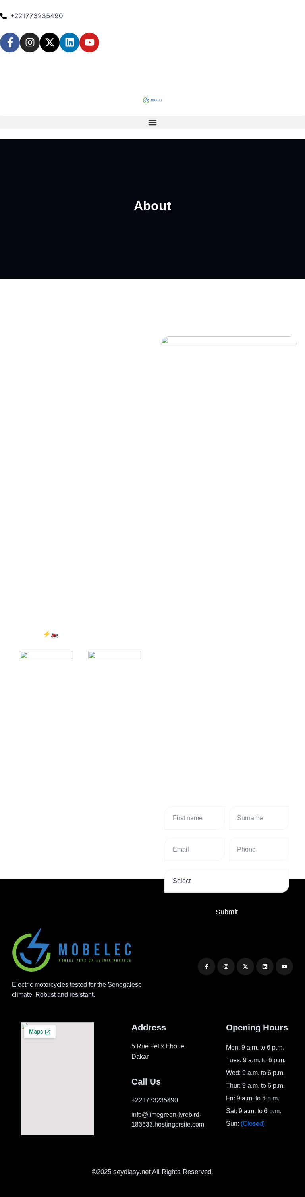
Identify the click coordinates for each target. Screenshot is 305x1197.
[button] (152, 122)
